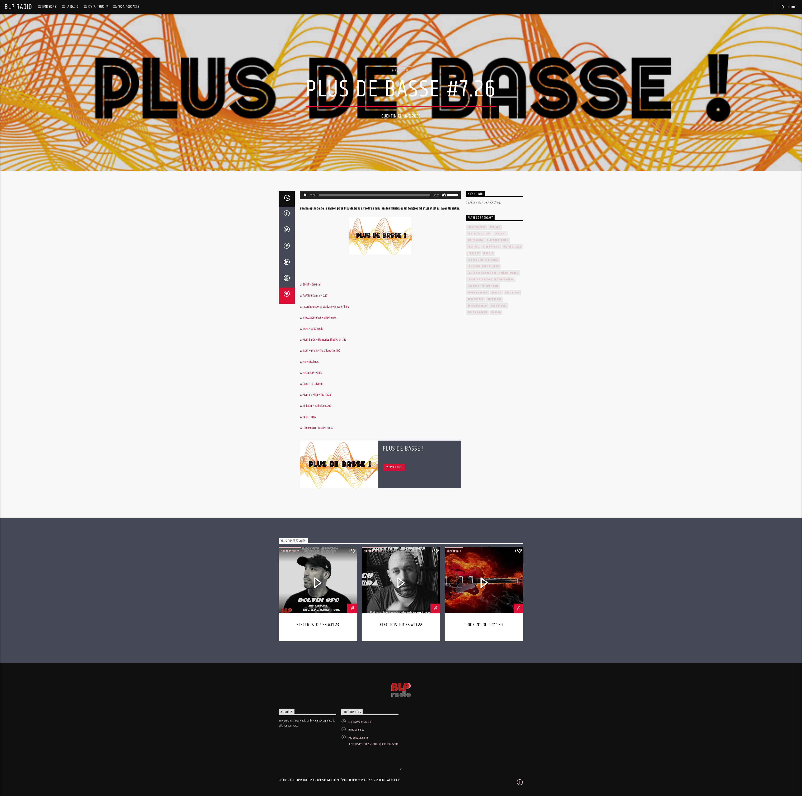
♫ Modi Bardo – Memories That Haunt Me (323, 339)
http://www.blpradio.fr (359, 722)
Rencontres (475, 299)
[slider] (453, 194)
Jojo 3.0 (488, 253)
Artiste (495, 227)
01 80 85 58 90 (356, 730)
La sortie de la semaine (483, 260)
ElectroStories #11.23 (318, 624)
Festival (473, 247)
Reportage (494, 299)
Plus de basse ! (401, 70)
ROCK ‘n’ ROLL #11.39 (484, 624)
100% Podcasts (129, 6)
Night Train (491, 286)
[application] (380, 195)
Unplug (496, 312)
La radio (72, 6)
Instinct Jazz (512, 247)
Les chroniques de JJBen (483, 266)
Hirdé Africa (491, 247)
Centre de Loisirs (479, 234)
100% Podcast (477, 227)
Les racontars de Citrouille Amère (491, 280)
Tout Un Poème (477, 312)
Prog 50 (496, 293)
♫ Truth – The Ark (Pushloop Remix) (320, 350)
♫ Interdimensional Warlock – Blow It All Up (324, 306)
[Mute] (444, 195)
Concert (500, 234)
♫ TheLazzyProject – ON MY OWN (318, 317)
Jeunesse (474, 253)
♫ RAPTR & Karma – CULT (313, 295)
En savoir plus (394, 467)
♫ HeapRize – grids (311, 372)
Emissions (49, 6)
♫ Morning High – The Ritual (315, 394)
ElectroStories (497, 240)
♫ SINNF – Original (310, 284)
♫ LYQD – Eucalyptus (311, 384)
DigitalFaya (475, 240)
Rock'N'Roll (499, 306)
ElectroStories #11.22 (401, 624)
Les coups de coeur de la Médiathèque (493, 273)
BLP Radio (18, 7)
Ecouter (791, 7)
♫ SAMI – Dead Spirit (311, 328)
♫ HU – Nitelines (309, 361)
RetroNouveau (477, 306)
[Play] (305, 195)
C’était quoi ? (98, 6)
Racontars (512, 293)
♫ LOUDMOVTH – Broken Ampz (316, 428)
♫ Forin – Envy (308, 416)
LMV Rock (473, 286)
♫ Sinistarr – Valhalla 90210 (315, 405)
